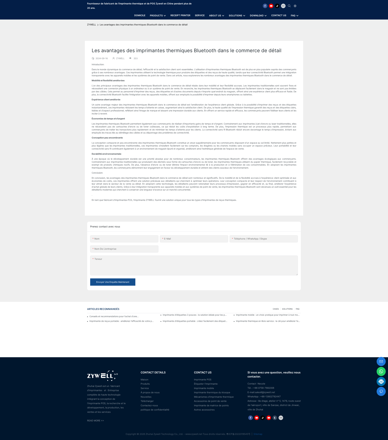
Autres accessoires (204, 409)
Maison (144, 379)
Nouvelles (146, 396)
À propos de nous (150, 392)
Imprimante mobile (204, 388)
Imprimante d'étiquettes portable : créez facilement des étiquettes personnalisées (195, 321)
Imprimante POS (202, 379)
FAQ (297, 309)
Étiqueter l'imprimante (206, 383)
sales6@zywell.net (265, 392)
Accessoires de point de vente (210, 401)
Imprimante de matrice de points (211, 405)
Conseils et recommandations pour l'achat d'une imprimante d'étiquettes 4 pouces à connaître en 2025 (114, 316)
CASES (276, 309)
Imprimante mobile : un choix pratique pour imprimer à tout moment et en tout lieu (268, 315)
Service (145, 388)
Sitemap (257, 434)
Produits (145, 383)
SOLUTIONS (287, 309)
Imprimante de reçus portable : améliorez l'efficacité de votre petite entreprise (121, 321)
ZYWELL (91, 24)
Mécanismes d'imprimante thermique (214, 396)
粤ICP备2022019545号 (238, 434)
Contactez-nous (149, 405)
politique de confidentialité (155, 409)
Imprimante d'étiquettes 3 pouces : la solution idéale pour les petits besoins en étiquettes (195, 315)
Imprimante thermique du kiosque (212, 392)
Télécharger (147, 401)
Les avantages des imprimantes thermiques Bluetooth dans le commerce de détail (144, 24)
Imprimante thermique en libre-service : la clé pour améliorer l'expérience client (268, 321)
